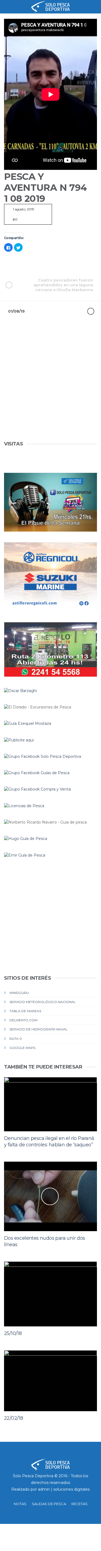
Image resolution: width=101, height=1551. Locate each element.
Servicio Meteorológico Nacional (42, 1002)
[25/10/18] (50, 1293)
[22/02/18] (50, 1380)
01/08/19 (16, 311)
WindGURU (19, 993)
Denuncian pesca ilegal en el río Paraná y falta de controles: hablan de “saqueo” (49, 1141)
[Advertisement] (50, 389)
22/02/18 (13, 1418)
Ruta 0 (15, 1039)
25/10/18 (13, 1333)
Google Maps (22, 1048)
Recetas (79, 1504)
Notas (20, 1504)
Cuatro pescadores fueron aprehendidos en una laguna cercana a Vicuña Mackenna (63, 285)
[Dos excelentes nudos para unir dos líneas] (50, 1196)
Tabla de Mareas (25, 1011)
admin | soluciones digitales (64, 1489)
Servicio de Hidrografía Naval (38, 1029)
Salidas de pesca (49, 1504)
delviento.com (23, 1020)
